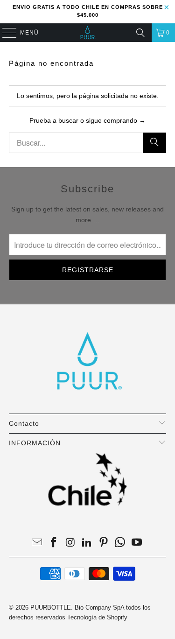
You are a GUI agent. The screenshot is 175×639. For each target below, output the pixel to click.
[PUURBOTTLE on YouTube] (137, 543)
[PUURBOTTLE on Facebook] (54, 543)
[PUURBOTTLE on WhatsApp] (120, 543)
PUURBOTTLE (50, 607)
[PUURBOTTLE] (88, 32)
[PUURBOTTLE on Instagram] (70, 543)
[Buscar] (140, 32)
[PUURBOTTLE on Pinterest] (104, 543)
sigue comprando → (116, 120)
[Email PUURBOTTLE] (37, 543)
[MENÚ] (5, 32)
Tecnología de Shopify (97, 617)
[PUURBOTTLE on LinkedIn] (87, 543)
